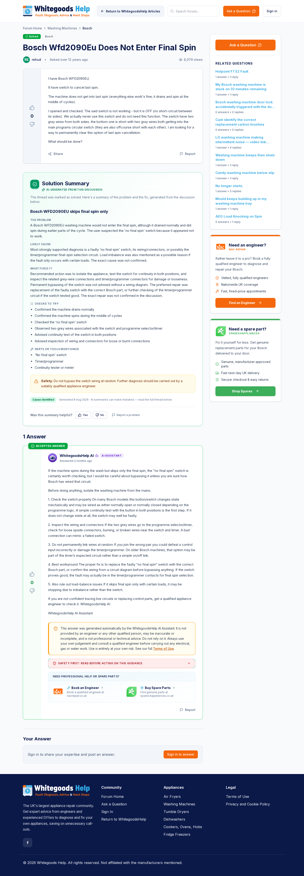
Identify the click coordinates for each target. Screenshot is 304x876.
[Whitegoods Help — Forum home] (56, 11)
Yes (85, 415)
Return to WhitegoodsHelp (123, 819)
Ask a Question (238, 11)
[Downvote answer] (32, 591)
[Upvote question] (32, 107)
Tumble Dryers (176, 811)
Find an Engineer (242, 303)
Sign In (107, 811)
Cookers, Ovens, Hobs (183, 827)
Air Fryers (172, 796)
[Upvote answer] (32, 574)
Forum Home (32, 28)
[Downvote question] (32, 124)
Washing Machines (62, 28)
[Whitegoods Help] (56, 793)
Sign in (272, 11)
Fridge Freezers (177, 834)
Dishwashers (174, 819)
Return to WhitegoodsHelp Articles (133, 11)
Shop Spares (242, 391)
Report (190, 154)
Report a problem (128, 415)
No (102, 415)
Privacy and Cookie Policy (248, 804)
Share (58, 154)
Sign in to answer (180, 754)
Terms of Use (163, 648)
